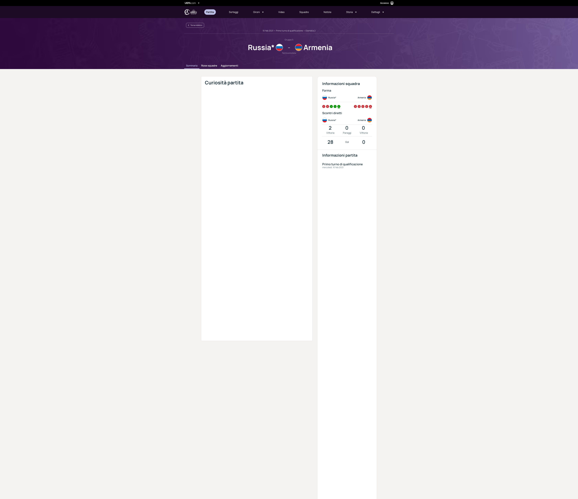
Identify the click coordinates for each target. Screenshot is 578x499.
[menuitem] (213, 12)
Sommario (192, 65)
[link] (210, 12)
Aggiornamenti (229, 65)
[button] (258, 12)
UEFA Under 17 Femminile (190, 12)
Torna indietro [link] (196, 25)
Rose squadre (209, 65)
